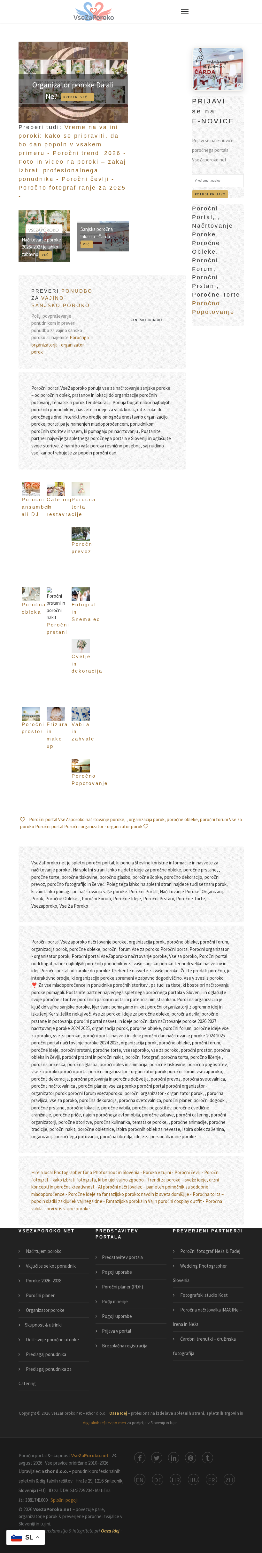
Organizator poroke (45, 1310)
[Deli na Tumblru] (207, 1457)
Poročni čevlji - (88, 179)
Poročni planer (40, 1295)
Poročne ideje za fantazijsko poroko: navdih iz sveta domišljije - (130, 1194)
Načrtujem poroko (43, 1251)
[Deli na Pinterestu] (190, 1457)
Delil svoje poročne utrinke (52, 1339)
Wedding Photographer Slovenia (200, 1273)
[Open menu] (184, 11)
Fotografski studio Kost (203, 1295)
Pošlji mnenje (115, 1301)
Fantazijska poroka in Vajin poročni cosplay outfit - (155, 1201)
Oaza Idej (118, 1413)
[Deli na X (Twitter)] (156, 1457)
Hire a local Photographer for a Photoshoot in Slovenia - (86, 1172)
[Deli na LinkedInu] (173, 1457)
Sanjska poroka (146, 320)
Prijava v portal (116, 1331)
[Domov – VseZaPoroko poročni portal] (93, 11)
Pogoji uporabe (117, 1272)
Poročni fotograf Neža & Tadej (209, 1251)
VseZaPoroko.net (90, 1455)
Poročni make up (65, 637)
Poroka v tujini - (158, 1172)
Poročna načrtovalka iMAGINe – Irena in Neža (207, 1317)
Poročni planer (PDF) (122, 1287)
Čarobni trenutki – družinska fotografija (204, 1346)
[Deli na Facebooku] (139, 1457)
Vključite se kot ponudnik (50, 1266)
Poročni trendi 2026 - (89, 153)
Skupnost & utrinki (43, 1325)
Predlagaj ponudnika (45, 1354)
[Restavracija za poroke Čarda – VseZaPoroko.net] (217, 68)
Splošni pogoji (64, 1500)
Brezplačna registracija (124, 1346)
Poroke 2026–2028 (43, 1281)
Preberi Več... (77, 97)
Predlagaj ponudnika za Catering (45, 1376)
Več (45, 255)
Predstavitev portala (122, 1257)
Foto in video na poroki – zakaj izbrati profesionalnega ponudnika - (72, 170)
